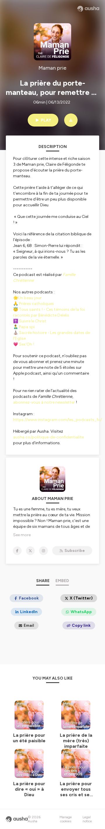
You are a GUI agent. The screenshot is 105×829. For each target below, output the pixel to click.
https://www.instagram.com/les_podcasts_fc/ (57, 419)
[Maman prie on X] (30, 550)
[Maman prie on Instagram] (43, 550)
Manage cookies (66, 819)
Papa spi (27, 326)
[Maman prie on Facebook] (17, 550)
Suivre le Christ (32, 321)
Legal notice (87, 819)
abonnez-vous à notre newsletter (44, 402)
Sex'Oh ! (26, 344)
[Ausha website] (88, 9)
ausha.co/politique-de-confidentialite (48, 437)
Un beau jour (30, 297)
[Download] (71, 120)
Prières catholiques (36, 303)
